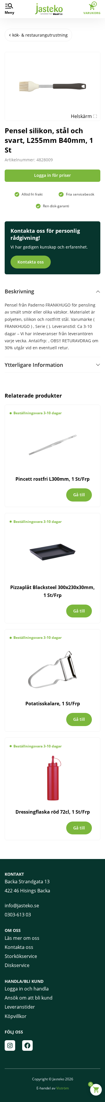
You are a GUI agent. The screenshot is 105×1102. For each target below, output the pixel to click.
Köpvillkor (16, 1016)
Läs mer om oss (22, 938)
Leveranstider (20, 1007)
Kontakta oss (31, 262)
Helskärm (81, 116)
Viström (62, 1088)
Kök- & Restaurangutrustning (40, 35)
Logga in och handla (27, 988)
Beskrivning (19, 291)
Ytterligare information (34, 364)
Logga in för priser (52, 175)
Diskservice (17, 965)
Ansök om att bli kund (28, 998)
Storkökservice (21, 956)
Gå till (79, 494)
